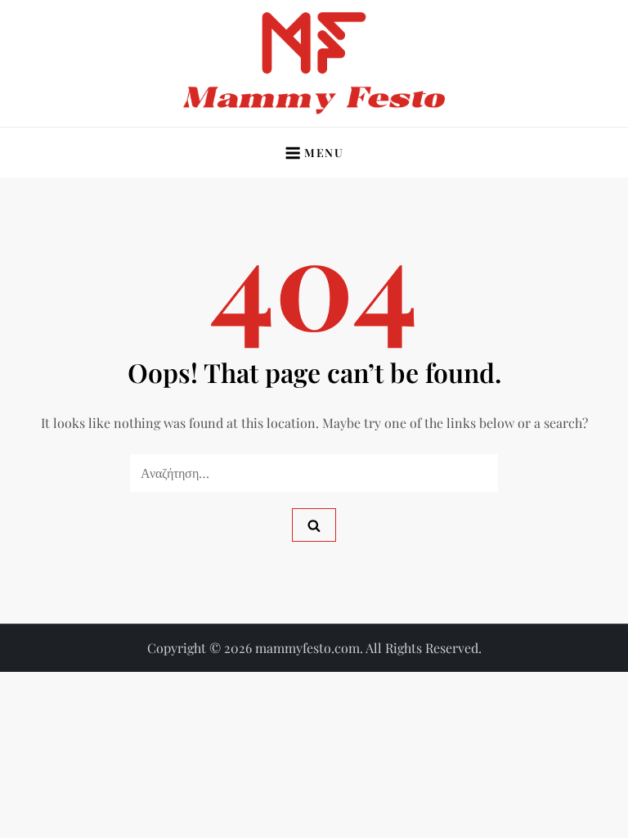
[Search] (314, 525)
